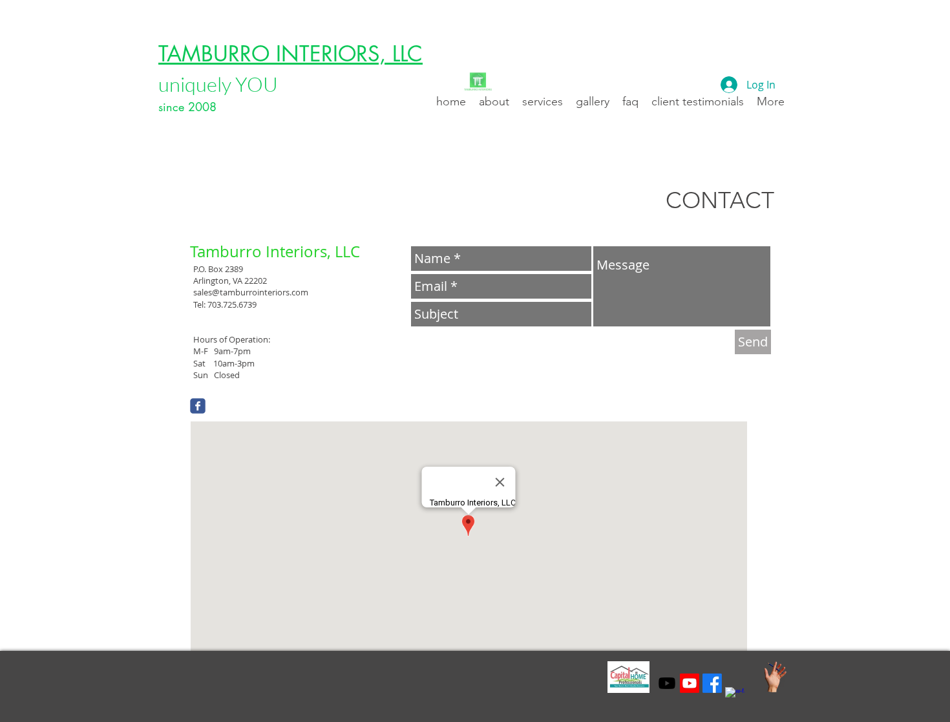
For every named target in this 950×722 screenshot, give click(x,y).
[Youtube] (667, 683)
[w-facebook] (734, 696)
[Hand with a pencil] (775, 677)
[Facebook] (712, 683)
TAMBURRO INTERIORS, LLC (290, 54)
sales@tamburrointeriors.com (250, 292)
